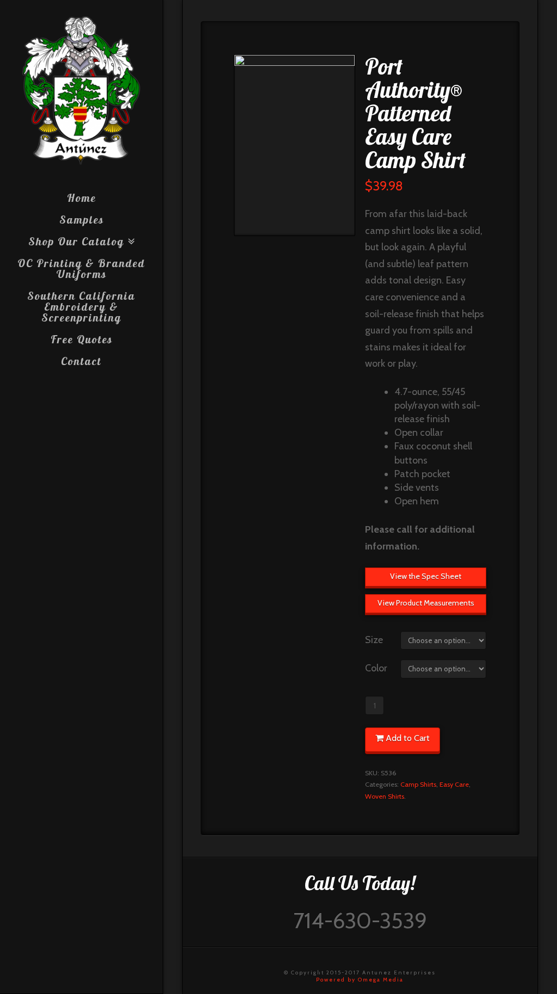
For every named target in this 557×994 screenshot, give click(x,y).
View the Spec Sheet (425, 576)
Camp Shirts (418, 784)
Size (374, 640)
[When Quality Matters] (81, 90)
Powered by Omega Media (360, 979)
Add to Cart (408, 738)
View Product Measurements (425, 603)
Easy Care (454, 784)
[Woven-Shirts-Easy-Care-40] (294, 145)
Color (376, 668)
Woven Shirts (384, 796)
